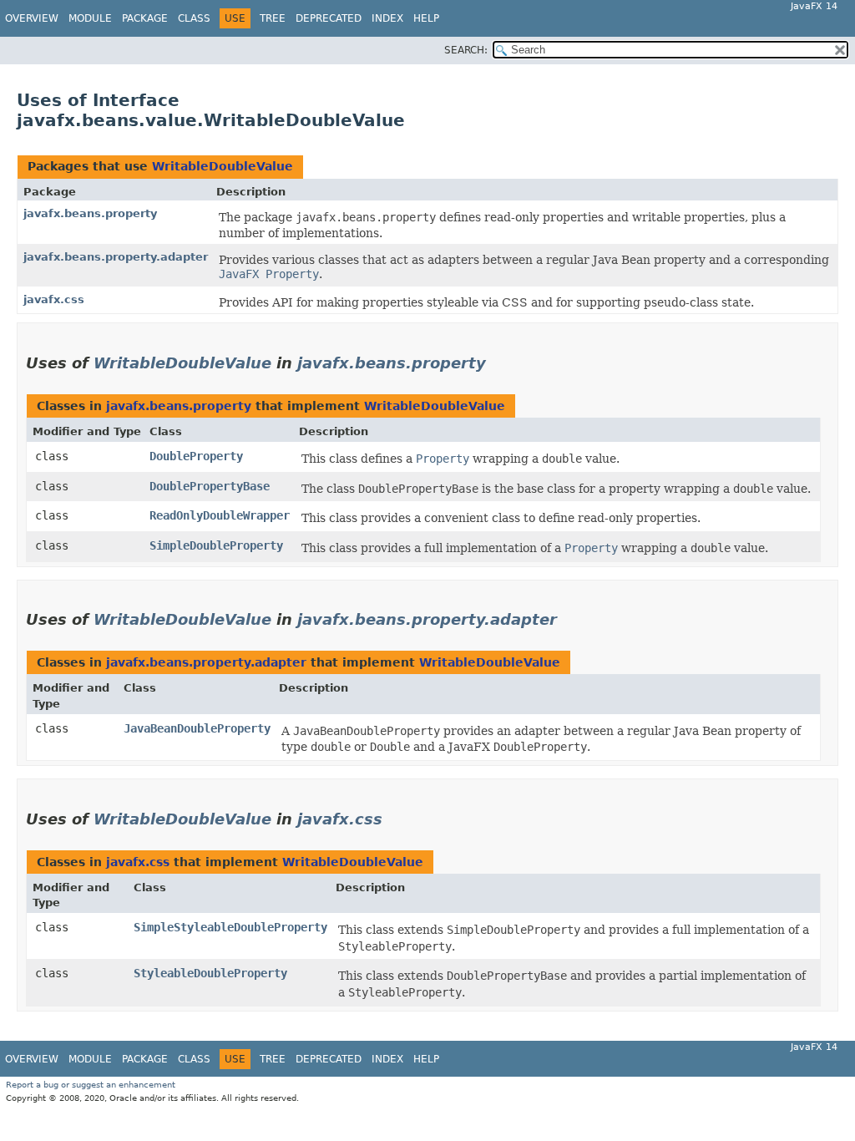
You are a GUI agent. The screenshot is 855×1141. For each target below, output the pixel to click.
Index (387, 18)
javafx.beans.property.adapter (115, 257)
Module (90, 18)
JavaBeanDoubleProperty (197, 728)
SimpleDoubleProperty (216, 545)
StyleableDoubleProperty (210, 973)
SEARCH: (466, 50)
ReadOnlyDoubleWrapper (219, 515)
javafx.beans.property (90, 213)
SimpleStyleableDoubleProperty (230, 927)
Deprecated (329, 18)
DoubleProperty (196, 456)
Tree (273, 18)
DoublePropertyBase (209, 486)
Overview (31, 18)
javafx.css (53, 299)
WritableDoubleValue (222, 166)
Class (194, 18)
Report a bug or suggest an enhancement (90, 1084)
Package (145, 18)
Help (426, 18)
